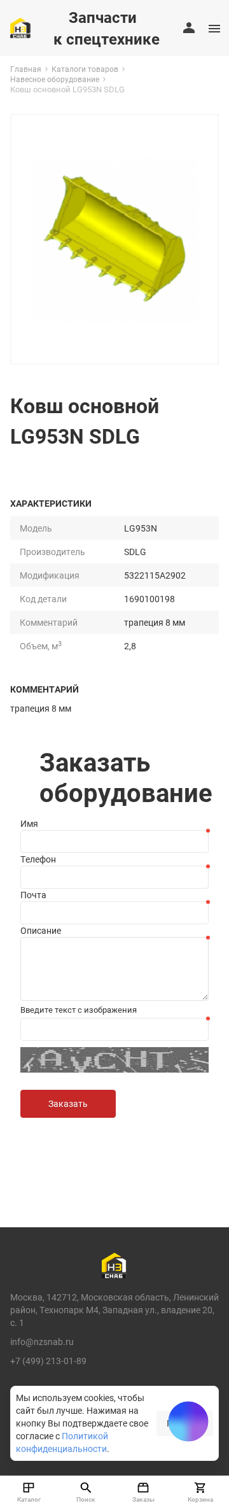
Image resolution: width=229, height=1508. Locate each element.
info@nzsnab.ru (42, 1341)
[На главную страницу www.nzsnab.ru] (20, 28)
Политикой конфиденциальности (62, 1442)
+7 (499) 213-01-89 (48, 1361)
